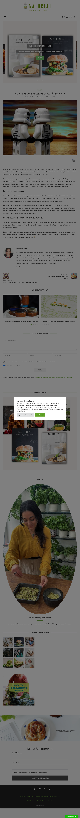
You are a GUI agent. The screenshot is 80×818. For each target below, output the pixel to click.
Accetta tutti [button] (39, 415)
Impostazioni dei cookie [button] (25, 415)
